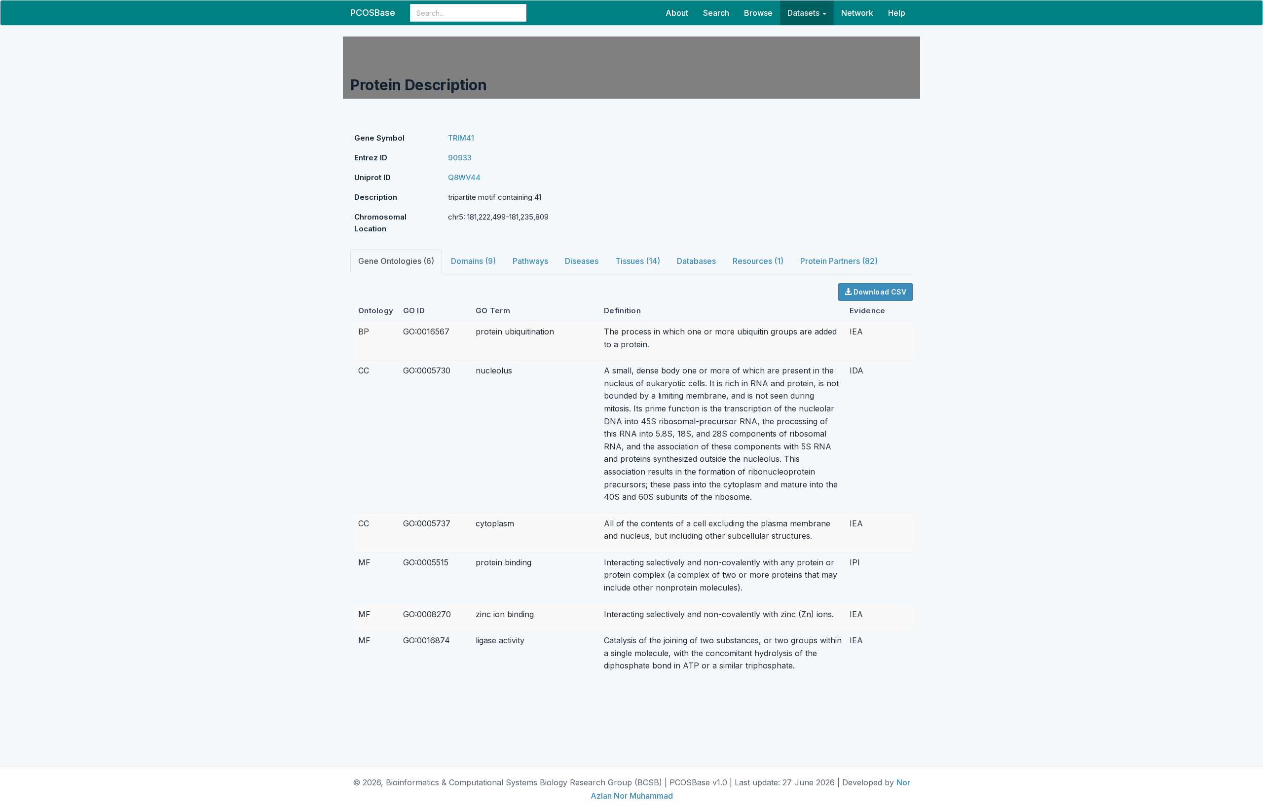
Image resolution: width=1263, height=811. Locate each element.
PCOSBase (372, 12)
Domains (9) (473, 261)
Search (716, 13)
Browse (758, 13)
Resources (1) (758, 261)
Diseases (581, 261)
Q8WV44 (464, 177)
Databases (696, 261)
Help (896, 13)
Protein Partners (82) (839, 261)
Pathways (530, 261)
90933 (460, 157)
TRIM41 (461, 138)
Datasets (804, 13)
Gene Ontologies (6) (396, 261)
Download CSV (879, 292)
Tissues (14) (637, 261)
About (677, 13)
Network (857, 13)
